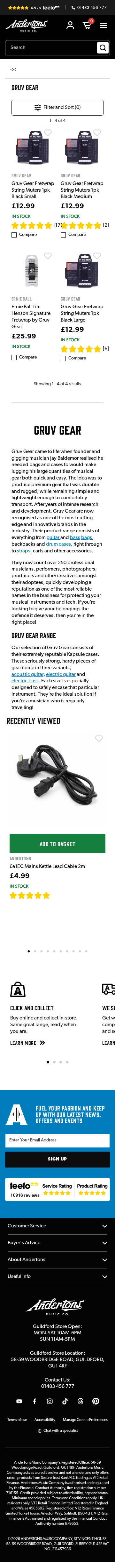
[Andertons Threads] (80, 1401)
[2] (106, 225)
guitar (53, 537)
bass (75, 537)
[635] (58, 895)
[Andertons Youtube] (19, 1401)
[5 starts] (81, 225)
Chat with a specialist (60, 1431)
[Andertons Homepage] (28, 25)
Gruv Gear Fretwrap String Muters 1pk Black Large (82, 313)
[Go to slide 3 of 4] (60, 1062)
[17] (58, 225)
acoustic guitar (27, 674)
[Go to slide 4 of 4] (67, 1062)
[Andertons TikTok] (65, 1401)
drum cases (58, 544)
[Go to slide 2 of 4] (54, 1062)
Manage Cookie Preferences (85, 1420)
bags (86, 537)
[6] (106, 348)
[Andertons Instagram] (50, 1401)
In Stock (21, 216)
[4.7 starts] (81, 349)
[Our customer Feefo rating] (57, 1190)
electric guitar (61, 674)
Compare (28, 234)
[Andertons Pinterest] (96, 1401)
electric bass (25, 681)
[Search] (103, 47)
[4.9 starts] (32, 225)
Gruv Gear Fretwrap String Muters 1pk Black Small (33, 190)
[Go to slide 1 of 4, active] (48, 1062)
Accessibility (44, 1420)
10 (86, 951)
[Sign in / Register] (70, 25)
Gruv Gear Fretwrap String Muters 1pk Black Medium (82, 190)
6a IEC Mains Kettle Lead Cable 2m (47, 866)
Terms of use (17, 1420)
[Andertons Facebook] (34, 1401)
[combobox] (57, 47)
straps (23, 551)
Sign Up (57, 1159)
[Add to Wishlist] (48, 132)
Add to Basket (57, 843)
